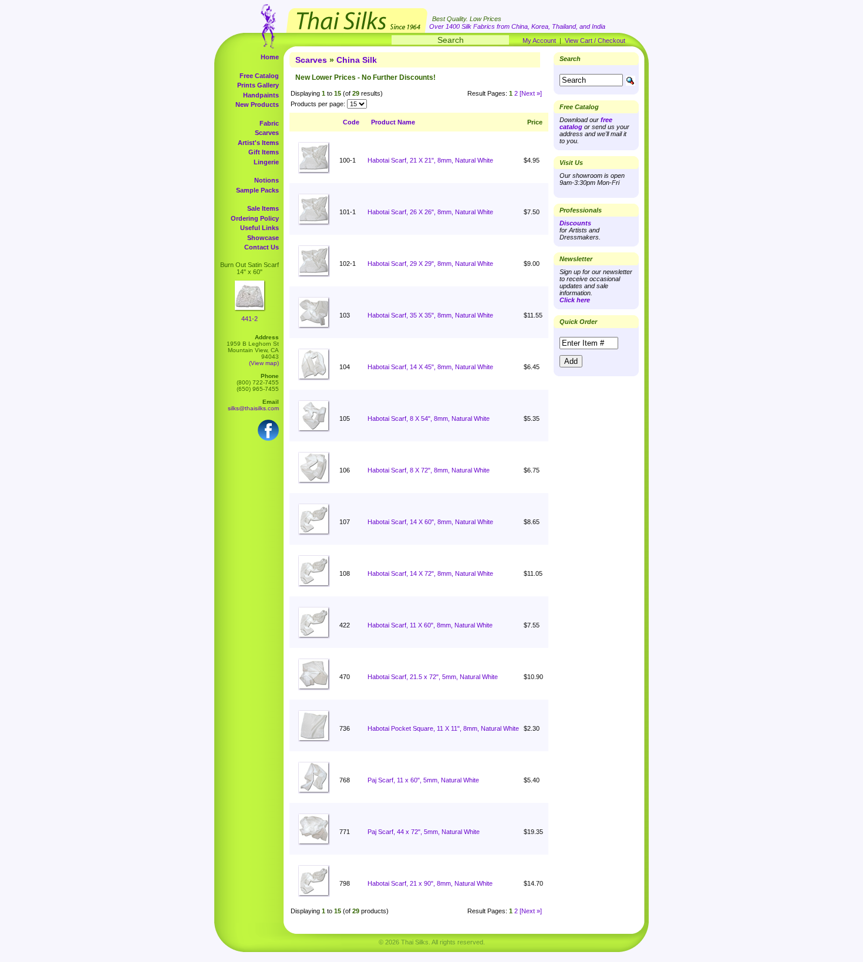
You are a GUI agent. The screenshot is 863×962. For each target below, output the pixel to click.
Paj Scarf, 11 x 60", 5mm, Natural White (423, 780)
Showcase (263, 237)
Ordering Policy (255, 218)
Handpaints (261, 95)
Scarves (267, 132)
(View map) (264, 363)
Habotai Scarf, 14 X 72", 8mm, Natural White (430, 573)
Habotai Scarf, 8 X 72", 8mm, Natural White (429, 470)
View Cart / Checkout (595, 40)
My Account (539, 40)
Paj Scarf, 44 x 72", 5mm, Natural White (424, 831)
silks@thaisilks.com (253, 408)
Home (270, 56)
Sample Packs (257, 190)
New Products (257, 104)
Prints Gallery (258, 85)
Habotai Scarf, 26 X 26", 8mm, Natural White (430, 211)
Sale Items (263, 208)
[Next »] (531, 93)
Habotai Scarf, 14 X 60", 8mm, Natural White (430, 521)
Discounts (575, 223)
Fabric (269, 123)
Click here (574, 299)
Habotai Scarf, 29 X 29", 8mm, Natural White (430, 263)
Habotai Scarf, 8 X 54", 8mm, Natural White (429, 418)
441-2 (249, 318)
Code (351, 122)
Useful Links (259, 227)
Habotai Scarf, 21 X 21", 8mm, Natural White (430, 160)
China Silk (356, 60)
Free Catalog (259, 75)
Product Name (393, 122)
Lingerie (266, 162)
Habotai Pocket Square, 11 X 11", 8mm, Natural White (443, 728)
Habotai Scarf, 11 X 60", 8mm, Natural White (430, 625)
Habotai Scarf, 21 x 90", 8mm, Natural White (430, 883)
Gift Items (263, 152)
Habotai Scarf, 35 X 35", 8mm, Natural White (430, 315)
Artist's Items (258, 142)
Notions (266, 180)
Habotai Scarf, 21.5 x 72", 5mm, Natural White (433, 676)
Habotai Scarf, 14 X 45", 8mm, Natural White (430, 366)
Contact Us (261, 247)
